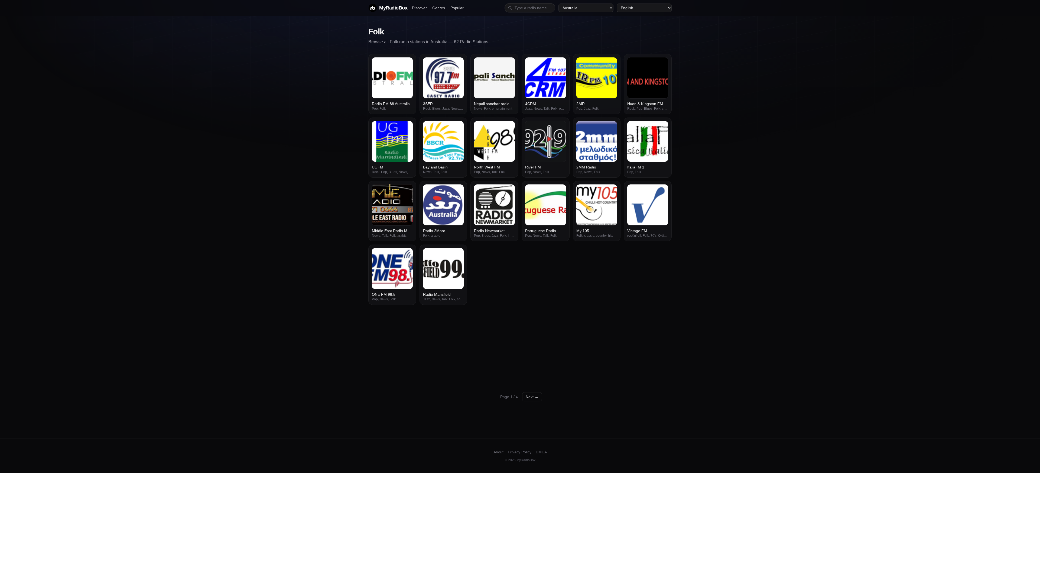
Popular (457, 8)
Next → (532, 397)
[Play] (406, 64)
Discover (419, 8)
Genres (438, 8)
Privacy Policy (519, 452)
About (498, 452)
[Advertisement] (520, 346)
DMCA (541, 452)
